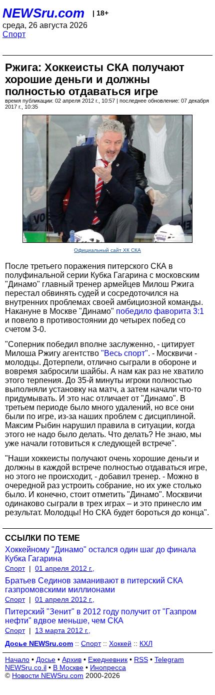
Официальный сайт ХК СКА (107, 250)
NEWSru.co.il (25, 667)
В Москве (68, 667)
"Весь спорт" (124, 353)
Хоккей (120, 643)
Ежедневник (108, 659)
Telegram (169, 659)
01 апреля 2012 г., (64, 568)
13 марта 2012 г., (62, 630)
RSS (141, 659)
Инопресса (108, 667)
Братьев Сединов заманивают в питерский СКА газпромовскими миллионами (94, 585)
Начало (17, 659)
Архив (72, 659)
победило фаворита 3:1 (160, 311)
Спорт (14, 34)
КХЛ (146, 643)
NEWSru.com (43, 13)
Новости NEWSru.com (48, 675)
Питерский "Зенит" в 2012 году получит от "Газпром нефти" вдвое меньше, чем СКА (100, 616)
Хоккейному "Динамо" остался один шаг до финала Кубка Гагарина (100, 554)
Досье (46, 659)
